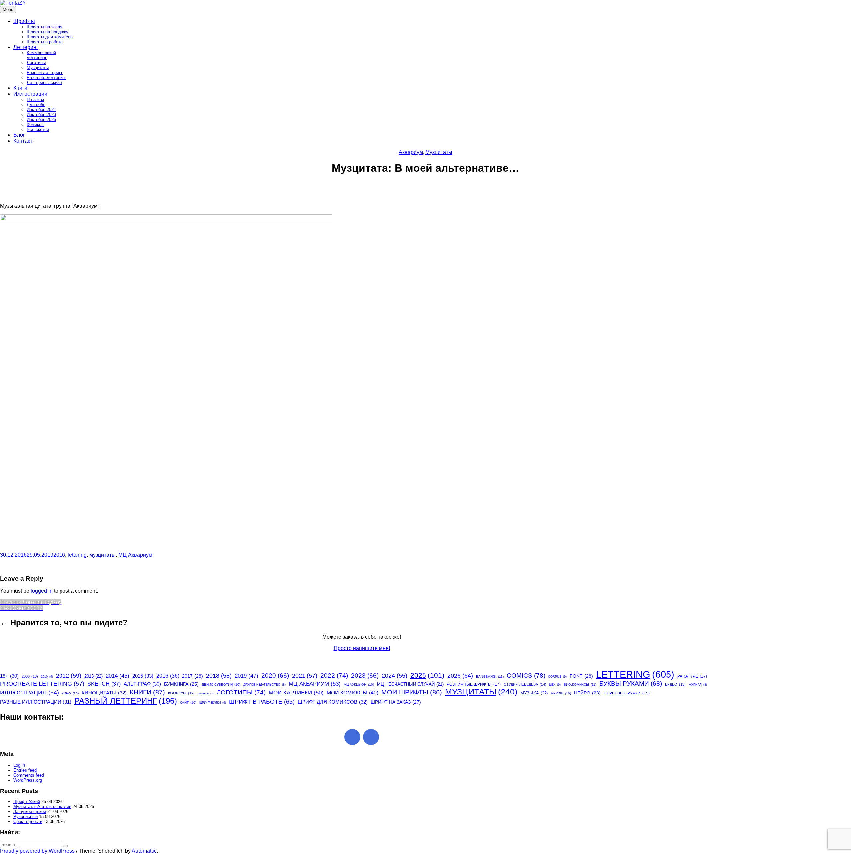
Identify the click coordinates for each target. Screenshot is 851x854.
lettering (77, 555)
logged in (42, 591)
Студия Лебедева (525, 684)
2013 (93, 676)
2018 (219, 675)
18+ (9, 676)
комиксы (181, 693)
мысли (561, 693)
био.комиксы (580, 684)
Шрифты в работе (44, 41)
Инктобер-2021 (41, 109)
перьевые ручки (627, 693)
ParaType (692, 676)
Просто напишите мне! (362, 648)
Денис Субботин (221, 684)
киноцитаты (104, 692)
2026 (460, 675)
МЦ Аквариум (135, 555)
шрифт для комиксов (333, 702)
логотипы (241, 692)
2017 (192, 676)
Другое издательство (264, 684)
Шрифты (24, 21)
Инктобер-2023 (41, 114)
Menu (8, 9)
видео (675, 684)
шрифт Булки (212, 702)
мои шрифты (411, 692)
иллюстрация (29, 692)
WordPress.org (27, 780)
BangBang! (490, 676)
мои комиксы (352, 692)
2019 (246, 676)
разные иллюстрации (35, 702)
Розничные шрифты (474, 684)
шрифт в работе (262, 701)
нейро (587, 693)
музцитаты (102, 555)
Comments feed (28, 775)
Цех (555, 684)
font (581, 676)
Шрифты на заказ (44, 26)
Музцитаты (38, 67)
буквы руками (630, 683)
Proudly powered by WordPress (37, 851)
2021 (304, 675)
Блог (19, 135)
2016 (59, 555)
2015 (142, 676)
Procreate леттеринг (46, 77)
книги (147, 692)
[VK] (371, 737)
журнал (698, 684)
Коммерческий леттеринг (41, 55)
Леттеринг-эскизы (44, 82)
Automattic (144, 851)
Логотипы (36, 62)
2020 (275, 675)
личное (206, 693)
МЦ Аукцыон (359, 684)
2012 (68, 675)
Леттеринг (25, 47)
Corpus (557, 676)
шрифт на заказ (396, 702)
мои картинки (296, 692)
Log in (19, 765)
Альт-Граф (142, 684)
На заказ (35, 99)
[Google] (352, 737)
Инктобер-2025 (41, 119)
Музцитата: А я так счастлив (42, 806)
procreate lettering (42, 683)
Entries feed (25, 770)
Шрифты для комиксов (50, 36)
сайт (188, 702)
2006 (30, 676)
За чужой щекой (29, 811)
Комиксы (35, 124)
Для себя (36, 104)
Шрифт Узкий (26, 801)
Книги (20, 88)
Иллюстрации (30, 94)
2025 (427, 675)
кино (70, 693)
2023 (365, 675)
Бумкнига (181, 684)
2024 (394, 675)
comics (526, 675)
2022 (334, 675)
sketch (104, 684)
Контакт (22, 141)
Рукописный (25, 816)
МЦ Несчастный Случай (410, 684)
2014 (117, 676)
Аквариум (411, 152)
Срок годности (27, 821)
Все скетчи (38, 129)
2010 (47, 676)
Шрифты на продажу (47, 31)
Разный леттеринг (45, 72)
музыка (534, 693)
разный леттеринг (125, 700)
